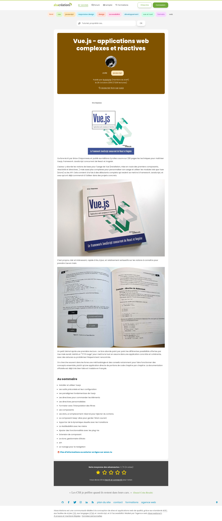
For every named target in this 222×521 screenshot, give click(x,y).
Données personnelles (92, 516)
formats (161, 14)
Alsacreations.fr (155, 513)
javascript (69, 14)
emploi (108, 5)
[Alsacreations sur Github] (62, 502)
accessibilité (114, 14)
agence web (148, 502)
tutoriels (84, 5)
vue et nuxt (148, 14)
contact (118, 502)
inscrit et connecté (113, 480)
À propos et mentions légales (67, 516)
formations (123, 5)
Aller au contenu (22, 3)
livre (113, 88)
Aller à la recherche (42, 3)
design (101, 14)
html (51, 14)
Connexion (160, 5)
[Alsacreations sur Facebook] (68, 502)
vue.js (121, 88)
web (171, 14)
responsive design (86, 14)
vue (116, 88)
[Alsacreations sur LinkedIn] (86, 502)
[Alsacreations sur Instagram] (80, 502)
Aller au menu (6, 3)
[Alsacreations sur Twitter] (74, 502)
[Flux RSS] (92, 502)
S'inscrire (145, 5)
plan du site (104, 502)
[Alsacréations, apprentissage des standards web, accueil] (63, 6)
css (59, 14)
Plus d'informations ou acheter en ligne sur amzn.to (86, 452)
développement (131, 14)
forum (97, 5)
